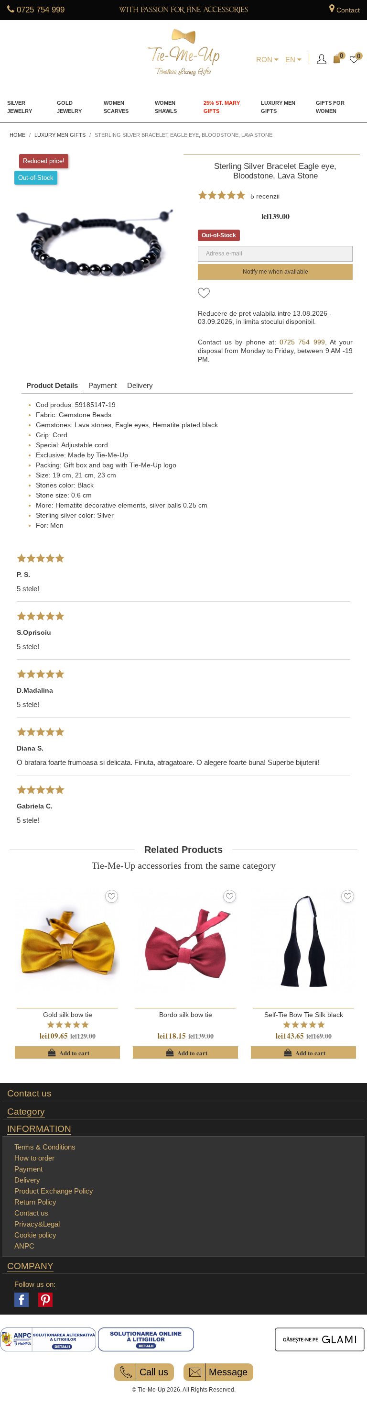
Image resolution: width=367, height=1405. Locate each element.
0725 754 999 (41, 9)
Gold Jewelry (69, 107)
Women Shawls (166, 107)
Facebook (21, 1300)
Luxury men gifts (278, 107)
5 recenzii (265, 196)
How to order (34, 1158)
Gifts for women (330, 107)
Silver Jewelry (19, 107)
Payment (102, 385)
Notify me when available (275, 271)
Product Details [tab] (52, 385)
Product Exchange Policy (53, 1191)
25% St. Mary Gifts (222, 107)
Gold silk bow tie (67, 1014)
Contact (348, 10)
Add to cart (67, 1052)
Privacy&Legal (37, 1224)
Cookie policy (35, 1235)
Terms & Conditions (45, 1147)
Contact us (29, 1093)
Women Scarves (116, 107)
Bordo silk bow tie (185, 1014)
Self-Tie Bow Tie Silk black (303, 1014)
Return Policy (35, 1202)
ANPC (24, 1246)
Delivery (140, 385)
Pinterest (45, 1300)
